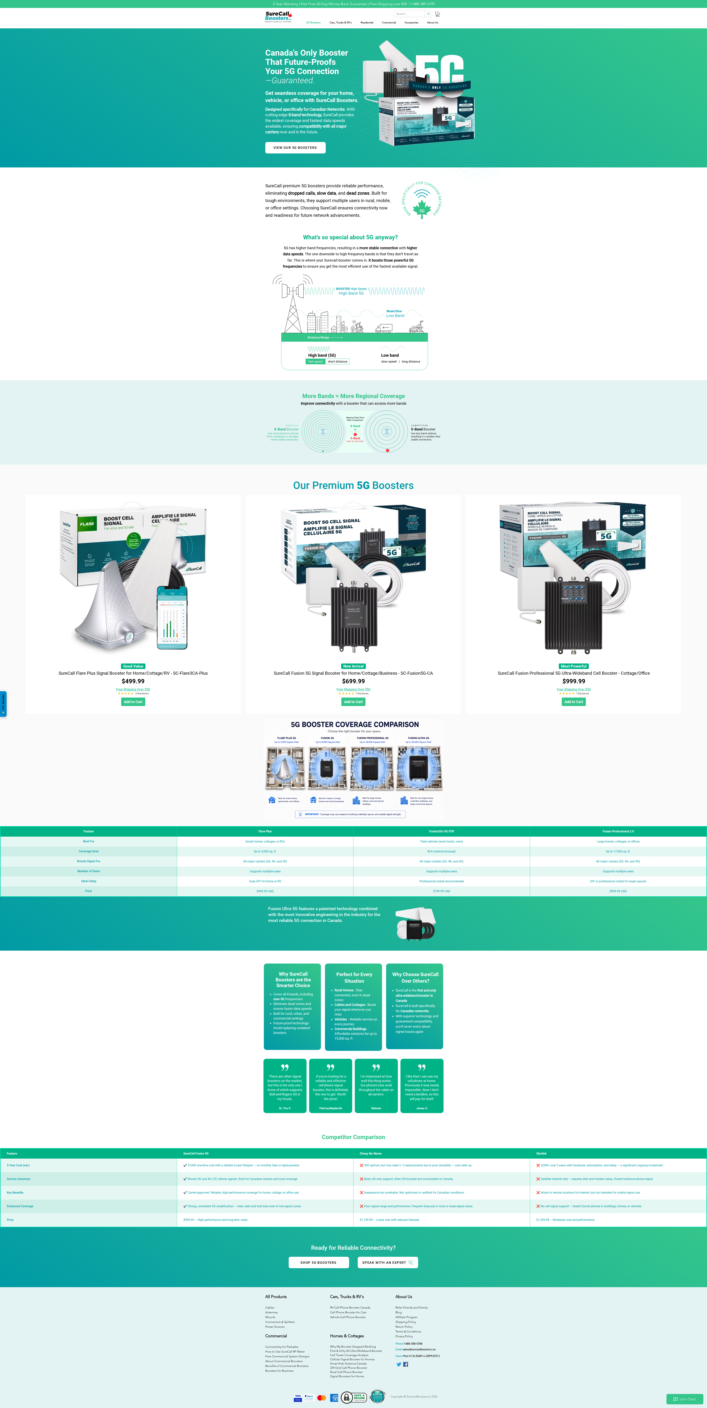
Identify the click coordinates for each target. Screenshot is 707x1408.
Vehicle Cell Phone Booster (348, 1317)
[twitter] (399, 1364)
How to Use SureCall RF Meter (285, 1351)
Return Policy (403, 1326)
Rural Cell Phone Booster (346, 1372)
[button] (438, 14)
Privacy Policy (404, 1336)
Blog (398, 1312)
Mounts (270, 1317)
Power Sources (275, 1326)
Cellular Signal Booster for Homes (352, 1359)
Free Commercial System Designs (287, 1356)
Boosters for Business (279, 1370)
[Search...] (428, 13)
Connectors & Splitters (280, 1322)
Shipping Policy (405, 1322)
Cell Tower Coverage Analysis (349, 1355)
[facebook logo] (405, 1364)
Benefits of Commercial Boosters (287, 1366)
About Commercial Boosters (284, 1361)
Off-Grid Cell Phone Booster (348, 1368)
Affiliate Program (406, 1317)
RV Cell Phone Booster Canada (349, 1307)
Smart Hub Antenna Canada (348, 1363)
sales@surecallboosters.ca (419, 1349)
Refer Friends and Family (411, 1307)
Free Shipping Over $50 (133, 689)
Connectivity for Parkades (281, 1347)
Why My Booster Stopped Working (353, 1346)
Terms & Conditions (408, 1331)
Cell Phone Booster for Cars (348, 1312)
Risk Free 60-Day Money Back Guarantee (334, 4)
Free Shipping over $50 (389, 4)
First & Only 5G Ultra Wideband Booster (353, 1351)
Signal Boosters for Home (347, 1376)
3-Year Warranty (285, 4)
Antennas (271, 1312)
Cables (269, 1307)
